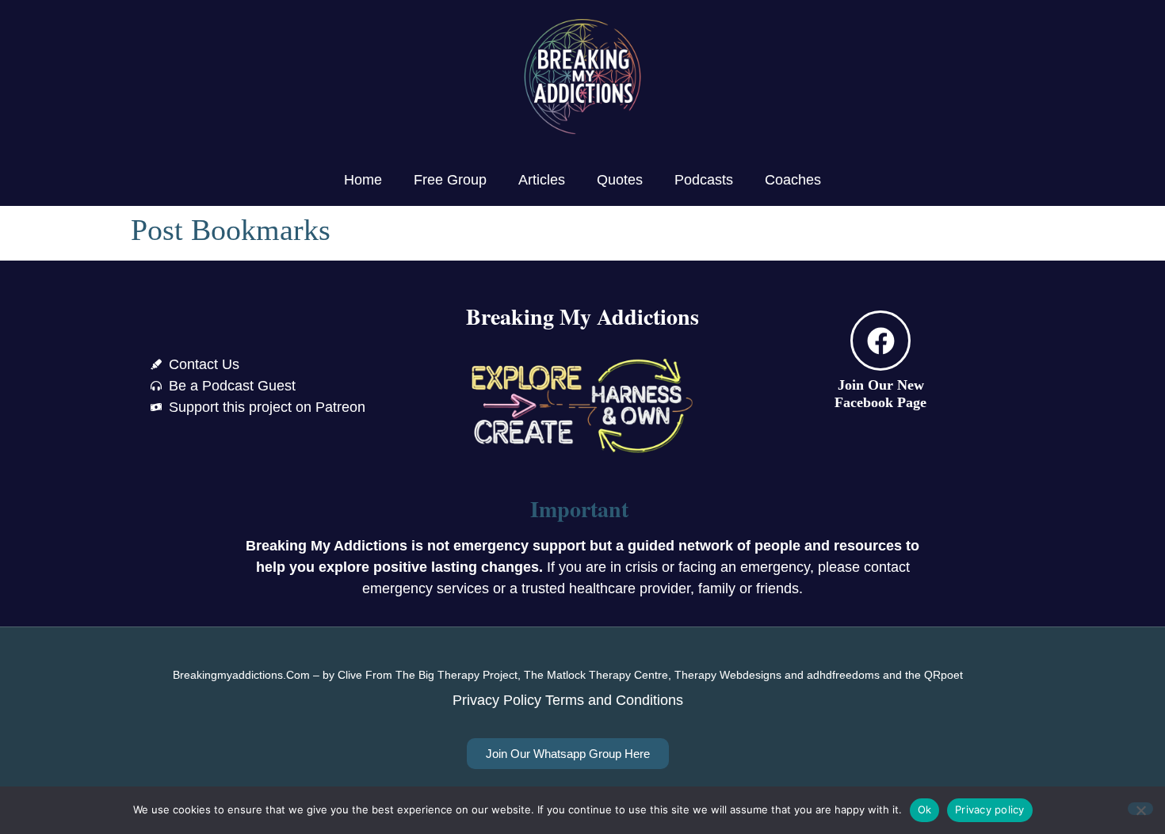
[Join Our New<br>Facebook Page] (880, 340)
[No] (1140, 808)
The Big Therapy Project (456, 674)
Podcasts (703, 180)
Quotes (620, 180)
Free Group (450, 180)
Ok (925, 809)
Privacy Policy (497, 700)
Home (363, 180)
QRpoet (943, 674)
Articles (541, 180)
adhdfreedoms (843, 674)
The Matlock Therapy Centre (596, 674)
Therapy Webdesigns (727, 674)
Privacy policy (990, 809)
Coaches (793, 180)
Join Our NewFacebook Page (880, 393)
